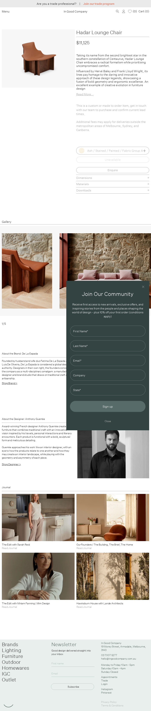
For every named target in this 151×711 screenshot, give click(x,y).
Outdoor (11, 662)
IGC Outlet (9, 677)
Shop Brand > (9, 383)
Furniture (12, 656)
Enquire (113, 170)
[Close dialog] (143, 286)
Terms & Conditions (112, 705)
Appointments (109, 677)
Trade (104, 680)
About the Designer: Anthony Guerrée (23, 419)
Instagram (107, 689)
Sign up (108, 406)
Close (108, 421)
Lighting (11, 650)
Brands (10, 644)
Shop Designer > (11, 464)
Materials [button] (82, 184)
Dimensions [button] (84, 178)
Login (104, 684)
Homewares (15, 668)
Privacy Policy (109, 702)
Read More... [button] (85, 94)
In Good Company (75, 11)
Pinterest (106, 692)
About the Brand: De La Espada (20, 353)
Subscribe (73, 686)
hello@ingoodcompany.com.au (118, 658)
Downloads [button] (83, 190)
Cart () (143, 11)
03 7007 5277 (109, 655)
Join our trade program (99, 4)
